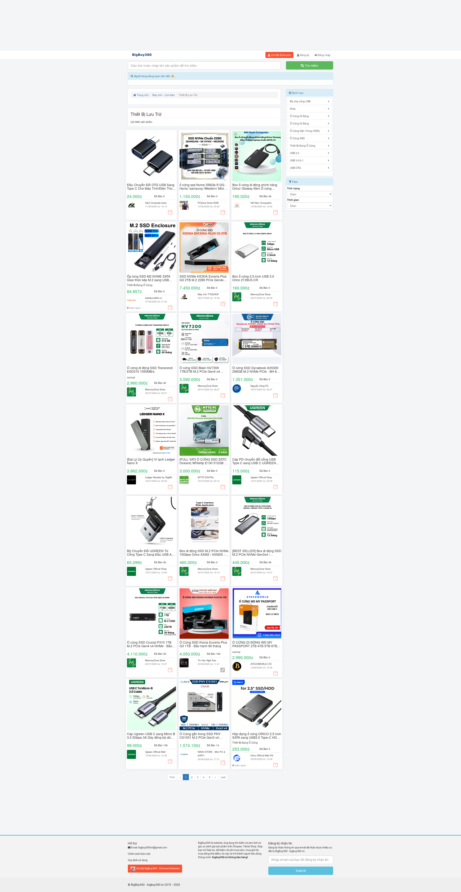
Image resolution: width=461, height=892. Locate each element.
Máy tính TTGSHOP (208, 294)
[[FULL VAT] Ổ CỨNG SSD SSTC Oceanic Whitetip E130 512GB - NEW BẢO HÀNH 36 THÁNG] (204, 430)
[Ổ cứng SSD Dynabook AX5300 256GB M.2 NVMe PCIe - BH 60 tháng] (256, 339)
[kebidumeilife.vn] (133, 300)
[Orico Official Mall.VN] (238, 757)
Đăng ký (304, 55)
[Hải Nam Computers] (238, 205)
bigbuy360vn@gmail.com (152, 847)
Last (223, 777)
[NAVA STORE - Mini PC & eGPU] (186, 754)
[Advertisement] (230, 25)
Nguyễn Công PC (259, 385)
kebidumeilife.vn (153, 298)
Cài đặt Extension (280, 55)
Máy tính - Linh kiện (163, 95)
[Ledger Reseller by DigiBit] (133, 479)
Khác (293, 108)
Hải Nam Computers (261, 202)
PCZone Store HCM (208, 202)
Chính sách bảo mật (139, 853)
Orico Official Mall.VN (261, 755)
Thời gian (293, 200)
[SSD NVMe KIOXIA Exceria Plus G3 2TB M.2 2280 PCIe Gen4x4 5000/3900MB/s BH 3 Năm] (204, 247)
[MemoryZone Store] (238, 296)
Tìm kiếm (311, 65)
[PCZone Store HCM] (186, 205)
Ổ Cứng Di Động (299, 116)
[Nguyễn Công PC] (238, 388)
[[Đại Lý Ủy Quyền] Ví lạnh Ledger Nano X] (151, 430)
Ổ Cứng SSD (297, 138)
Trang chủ (142, 95)
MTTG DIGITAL (206, 477)
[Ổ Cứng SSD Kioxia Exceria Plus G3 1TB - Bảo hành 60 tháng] (204, 613)
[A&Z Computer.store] (133, 205)
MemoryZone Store (260, 294)
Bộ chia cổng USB (300, 101)
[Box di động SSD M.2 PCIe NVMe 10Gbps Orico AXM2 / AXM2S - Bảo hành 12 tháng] (204, 522)
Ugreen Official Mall (155, 751)
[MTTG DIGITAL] (186, 479)
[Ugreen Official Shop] (238, 479)
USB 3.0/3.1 (297, 160)
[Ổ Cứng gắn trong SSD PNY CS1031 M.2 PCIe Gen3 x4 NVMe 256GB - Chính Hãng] (204, 705)
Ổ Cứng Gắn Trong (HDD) (305, 131)
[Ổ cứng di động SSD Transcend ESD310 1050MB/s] (151, 339)
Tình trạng (293, 188)
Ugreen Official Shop (261, 477)
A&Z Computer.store (155, 202)
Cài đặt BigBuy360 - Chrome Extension (158, 868)
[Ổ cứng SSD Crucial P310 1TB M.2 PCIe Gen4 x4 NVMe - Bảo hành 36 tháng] (151, 613)
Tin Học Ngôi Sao (207, 660)
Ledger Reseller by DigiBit (158, 477)
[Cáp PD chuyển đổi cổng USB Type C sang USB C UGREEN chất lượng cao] (256, 430)
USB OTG (295, 168)
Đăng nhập (323, 55)
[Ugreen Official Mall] (133, 754)
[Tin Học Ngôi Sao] (186, 662)
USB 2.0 (294, 153)
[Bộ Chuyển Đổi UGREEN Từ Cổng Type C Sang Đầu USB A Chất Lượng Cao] (151, 522)
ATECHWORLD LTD (261, 664)
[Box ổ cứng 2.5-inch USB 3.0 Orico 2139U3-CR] (256, 247)
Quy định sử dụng (137, 860)
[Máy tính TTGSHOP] (186, 296)
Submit (301, 871)
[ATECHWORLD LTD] (238, 666)
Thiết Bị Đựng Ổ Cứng (139, 285)
